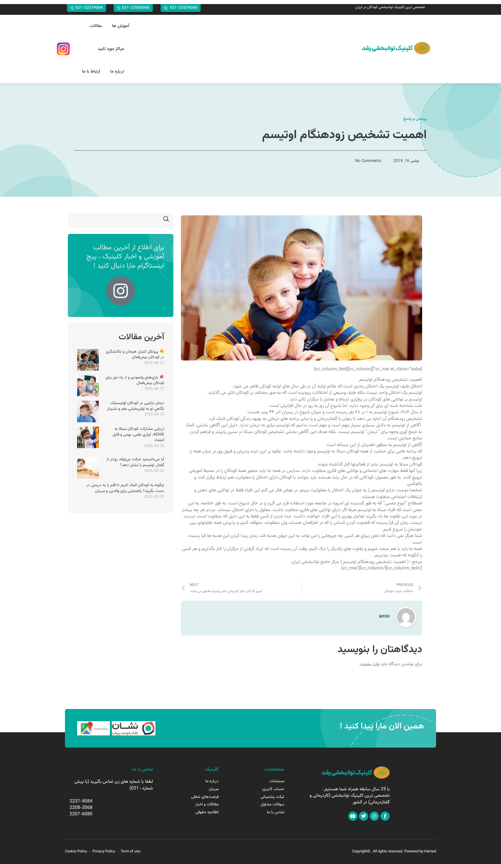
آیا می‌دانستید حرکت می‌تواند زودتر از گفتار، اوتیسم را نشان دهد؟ (135, 462)
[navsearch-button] (166, 221)
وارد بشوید (370, 664)
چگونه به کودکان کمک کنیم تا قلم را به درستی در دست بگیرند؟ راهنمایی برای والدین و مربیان (125, 488)
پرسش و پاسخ (415, 119)
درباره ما (117, 71)
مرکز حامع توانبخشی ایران (315, 562)
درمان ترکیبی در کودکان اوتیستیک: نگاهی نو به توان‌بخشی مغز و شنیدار (135, 406)
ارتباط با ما (91, 71)
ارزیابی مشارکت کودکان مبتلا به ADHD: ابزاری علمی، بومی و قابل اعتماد (138, 434)
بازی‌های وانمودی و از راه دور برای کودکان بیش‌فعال (135, 380)
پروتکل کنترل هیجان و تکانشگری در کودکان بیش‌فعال (135, 355)
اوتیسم (392, 386)
